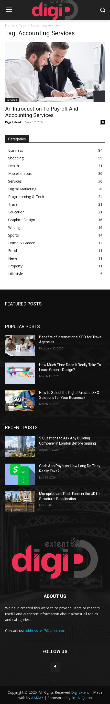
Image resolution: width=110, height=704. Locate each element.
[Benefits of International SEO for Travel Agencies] (20, 345)
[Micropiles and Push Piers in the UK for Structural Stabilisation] (20, 501)
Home (9, 25)
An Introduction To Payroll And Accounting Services (41, 112)
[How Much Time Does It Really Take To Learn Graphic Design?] (20, 373)
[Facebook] (55, 667)
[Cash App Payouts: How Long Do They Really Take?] (20, 474)
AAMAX (37, 697)
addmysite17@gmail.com (46, 630)
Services (12, 100)
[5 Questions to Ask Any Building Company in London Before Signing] (20, 446)
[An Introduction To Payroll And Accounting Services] (55, 72)
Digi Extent (13, 122)
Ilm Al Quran (81, 697)
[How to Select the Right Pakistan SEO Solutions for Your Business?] (20, 400)
